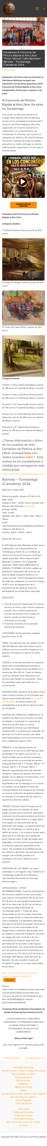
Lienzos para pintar (24, 1077)
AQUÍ (29, 457)
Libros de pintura (23, 1103)
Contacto (23, 1125)
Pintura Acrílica (23, 1080)
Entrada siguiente (35, 1058)
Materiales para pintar (23, 1067)
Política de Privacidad (24, 1112)
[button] (44, 8)
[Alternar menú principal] (37, 8)
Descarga (9, 980)
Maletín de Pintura (23, 1087)
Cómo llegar (29, 506)
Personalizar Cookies (23, 1118)
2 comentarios (9, 70)
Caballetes (24, 1084)
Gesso (23, 1090)
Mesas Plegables (23, 1100)
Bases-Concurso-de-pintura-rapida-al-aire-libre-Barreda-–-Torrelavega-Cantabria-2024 (20, 974)
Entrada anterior (11, 1058)
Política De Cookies (23, 1115)
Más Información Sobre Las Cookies (24, 1122)
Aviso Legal (23, 1109)
